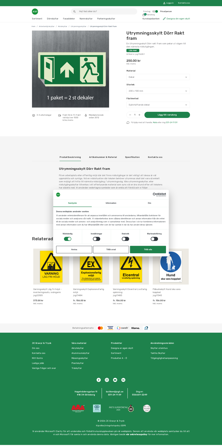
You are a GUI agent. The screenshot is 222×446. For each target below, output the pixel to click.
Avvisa (74, 249)
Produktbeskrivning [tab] (70, 157)
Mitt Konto (37, 358)
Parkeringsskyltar (106, 18)
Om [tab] (149, 203)
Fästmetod (132, 98)
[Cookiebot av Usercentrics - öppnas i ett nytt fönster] (155, 194)
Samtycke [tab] (72, 203)
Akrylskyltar (78, 348)
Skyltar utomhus (159, 348)
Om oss (35, 348)
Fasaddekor (69, 18)
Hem (33, 26)
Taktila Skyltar (158, 353)
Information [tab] (111, 203)
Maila (155, 122)
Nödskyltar (62, 26)
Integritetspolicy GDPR (115, 426)
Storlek (131, 84)
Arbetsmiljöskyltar (46, 26)
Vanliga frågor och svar (44, 368)
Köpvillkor (100, 426)
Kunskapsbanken (151, 18)
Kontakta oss (184, 3)
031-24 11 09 (171, 122)
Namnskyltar (86, 18)
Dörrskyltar (52, 18)
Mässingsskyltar (80, 358)
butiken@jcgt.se (114, 391)
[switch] (96, 239)
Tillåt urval (111, 249)
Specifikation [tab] (132, 157)
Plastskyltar (78, 363)
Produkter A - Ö (119, 358)
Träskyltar (77, 368)
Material (131, 71)
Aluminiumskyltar (81, 353)
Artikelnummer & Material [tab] (103, 157)
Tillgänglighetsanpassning (164, 358)
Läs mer (133, 50)
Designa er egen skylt (122, 348)
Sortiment (37, 18)
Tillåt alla (148, 249)
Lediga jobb (38, 363)
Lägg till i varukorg (167, 115)
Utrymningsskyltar (78, 26)
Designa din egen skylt (178, 18)
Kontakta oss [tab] (155, 157)
